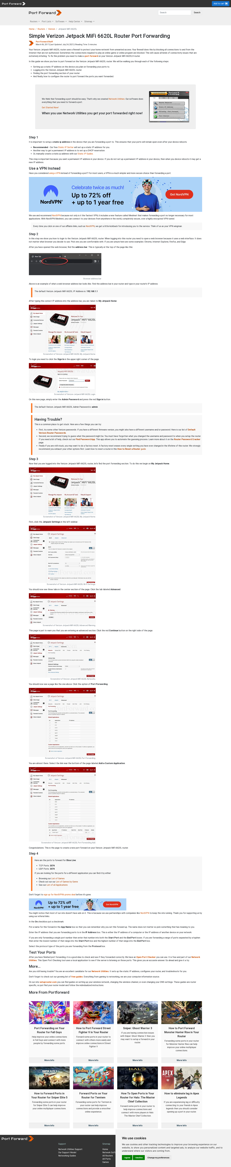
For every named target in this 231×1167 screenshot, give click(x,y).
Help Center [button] (75, 21)
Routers (37, 3)
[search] (90, 3)
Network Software (111, 1152)
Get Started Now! (50, 107)
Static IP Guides (85, 153)
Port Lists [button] (47, 21)
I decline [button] (139, 1157)
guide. (131, 449)
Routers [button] (34, 21)
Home (31, 29)
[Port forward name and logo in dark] (45, 12)
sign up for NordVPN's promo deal (59, 894)
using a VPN (54, 173)
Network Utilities (117, 99)
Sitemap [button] (88, 21)
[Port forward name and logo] (14, 3)
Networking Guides (67, 1155)
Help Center (71, 3)
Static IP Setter (66, 147)
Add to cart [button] (219, 3)
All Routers (107, 1155)
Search (197, 12)
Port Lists (47, 3)
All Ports (106, 1159)
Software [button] (60, 21)
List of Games (58, 878)
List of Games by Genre (67, 881)
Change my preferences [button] (158, 1157)
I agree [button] (127, 1157)
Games (105, 1162)
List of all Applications (57, 885)
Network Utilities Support (70, 1149)
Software (58, 3)
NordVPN (56, 215)
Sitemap (83, 3)
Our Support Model (67, 1152)
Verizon (51, 29)
